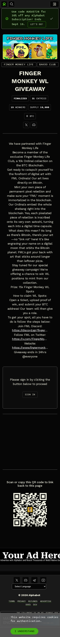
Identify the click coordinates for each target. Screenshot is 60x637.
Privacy (22, 601)
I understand (24, 631)
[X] (26, 125)
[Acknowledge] (51, 18)
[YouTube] (43, 580)
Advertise (45, 601)
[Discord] (34, 125)
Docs (28, 604)
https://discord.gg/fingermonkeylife (30, 330)
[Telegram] (34, 580)
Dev (35, 604)
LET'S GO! (36, 24)
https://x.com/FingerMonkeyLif (30, 338)
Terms (12, 601)
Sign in (30, 394)
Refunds (33, 601)
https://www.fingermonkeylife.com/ (30, 347)
